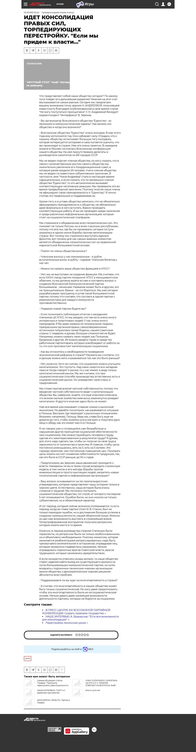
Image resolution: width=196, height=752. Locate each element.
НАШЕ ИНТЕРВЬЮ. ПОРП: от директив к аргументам (51, 691)
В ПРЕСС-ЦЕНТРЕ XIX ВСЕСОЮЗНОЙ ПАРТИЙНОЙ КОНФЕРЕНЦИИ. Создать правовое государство (76, 612)
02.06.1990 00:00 (31, 12)
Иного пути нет (92, 690)
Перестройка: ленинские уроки (66, 622)
